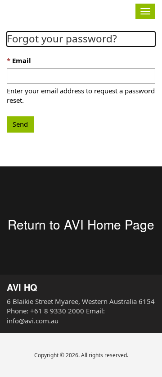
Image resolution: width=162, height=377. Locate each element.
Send (20, 124)
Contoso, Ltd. (50, 10)
